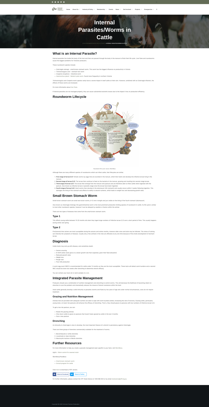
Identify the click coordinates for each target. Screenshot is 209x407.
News (117, 9)
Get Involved (127, 9)
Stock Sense (85, 43)
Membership (101, 9)
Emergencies (148, 9)
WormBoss (118, 348)
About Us (75, 9)
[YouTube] (63, 2)
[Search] (156, 2)
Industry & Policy (87, 9)
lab (88, 273)
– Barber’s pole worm (69, 76)
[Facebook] (52, 2)
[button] (61, 374)
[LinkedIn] (61, 2)
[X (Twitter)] (55, 2)
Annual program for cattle (64, 363)
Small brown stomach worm (65, 361)
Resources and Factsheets (97, 43)
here (57, 370)
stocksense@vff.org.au (119, 379)
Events (111, 9)
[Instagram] (58, 2)
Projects (137, 9)
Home (68, 9)
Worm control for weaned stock (68, 352)
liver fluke (74, 87)
